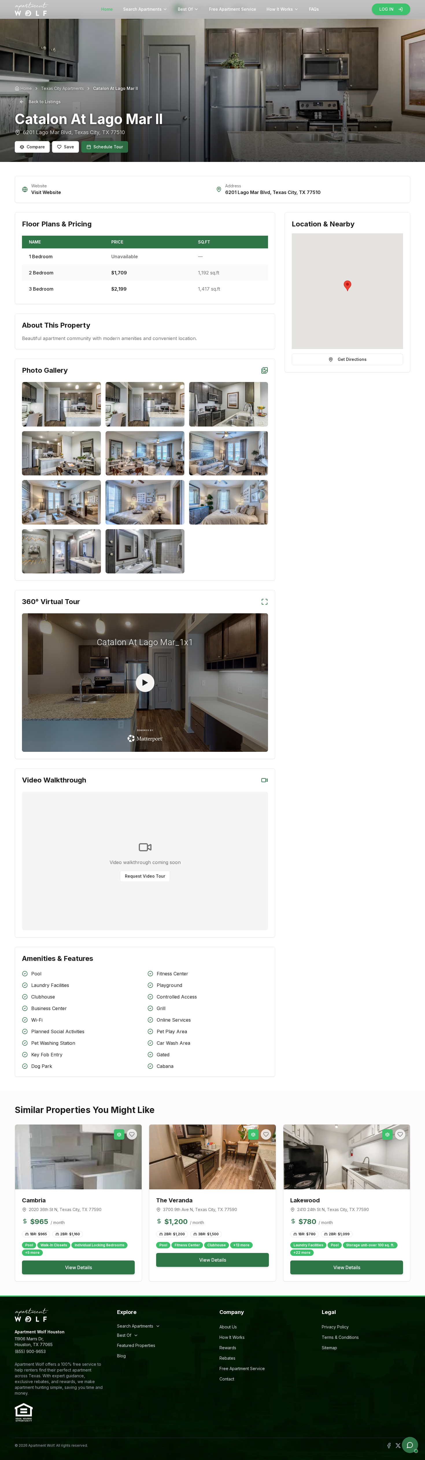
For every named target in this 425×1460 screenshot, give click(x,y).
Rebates (227, 1358)
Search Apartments (142, 9)
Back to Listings (45, 101)
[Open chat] (410, 1445)
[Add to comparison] (119, 1134)
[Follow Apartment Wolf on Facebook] (389, 1445)
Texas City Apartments (62, 88)
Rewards (227, 1347)
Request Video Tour (145, 876)
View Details (78, 1267)
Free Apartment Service (232, 9)
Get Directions (352, 359)
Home (107, 9)
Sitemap (329, 1347)
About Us (228, 1326)
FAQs (314, 9)
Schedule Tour (108, 146)
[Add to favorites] (132, 1134)
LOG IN (386, 9)
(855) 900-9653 (30, 1351)
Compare (36, 146)
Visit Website (46, 192)
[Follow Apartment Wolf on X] (398, 1445)
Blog (121, 1355)
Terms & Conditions (340, 1337)
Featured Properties (136, 1345)
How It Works (280, 9)
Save (69, 146)
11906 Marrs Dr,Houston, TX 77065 (34, 1341)
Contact (226, 1378)
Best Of (185, 9)
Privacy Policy (335, 1326)
